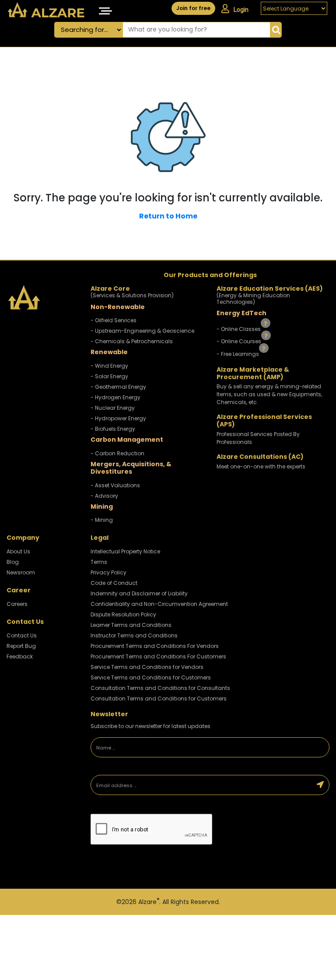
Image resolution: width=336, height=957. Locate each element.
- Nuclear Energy (113, 408)
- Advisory (104, 496)
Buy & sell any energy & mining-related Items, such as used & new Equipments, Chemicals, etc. (269, 394)
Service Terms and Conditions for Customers (151, 677)
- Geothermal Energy (118, 387)
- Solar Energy (109, 376)
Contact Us (22, 635)
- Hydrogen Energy (115, 397)
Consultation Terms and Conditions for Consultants (160, 688)
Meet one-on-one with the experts (261, 466)
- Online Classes (239, 328)
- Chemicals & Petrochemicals (132, 341)
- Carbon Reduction (117, 453)
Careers (17, 604)
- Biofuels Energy (113, 429)
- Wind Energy (109, 365)
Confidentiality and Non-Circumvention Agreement (159, 604)
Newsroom (21, 572)
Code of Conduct (114, 583)
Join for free (193, 8)
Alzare (148, 901)
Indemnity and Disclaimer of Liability (139, 593)
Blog (13, 562)
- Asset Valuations (115, 485)
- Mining (102, 520)
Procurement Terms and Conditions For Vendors (155, 646)
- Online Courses (239, 341)
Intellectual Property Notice (125, 551)
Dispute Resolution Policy (123, 614)
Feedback (20, 656)
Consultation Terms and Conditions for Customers (159, 698)
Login (241, 9)
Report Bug (21, 646)
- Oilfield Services (113, 320)
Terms (99, 562)
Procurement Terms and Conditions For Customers (158, 656)
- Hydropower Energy (118, 418)
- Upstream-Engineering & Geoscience (142, 330)
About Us (18, 551)
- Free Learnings (238, 354)
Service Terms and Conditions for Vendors (147, 667)
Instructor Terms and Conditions (134, 635)
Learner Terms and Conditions (131, 625)
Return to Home (168, 216)
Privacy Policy (108, 572)
